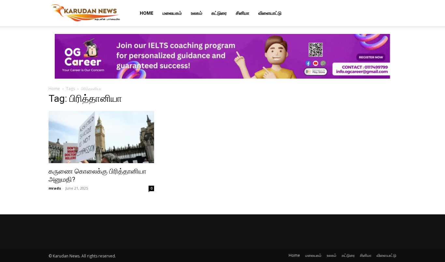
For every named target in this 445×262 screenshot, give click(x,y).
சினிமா (242, 13)
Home (146, 13)
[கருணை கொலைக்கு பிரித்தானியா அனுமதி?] (101, 137)
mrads (55, 188)
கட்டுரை (219, 13)
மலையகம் (172, 13)
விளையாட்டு (269, 13)
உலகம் (196, 13)
